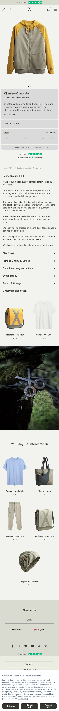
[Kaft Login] (3, 9)
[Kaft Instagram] (19, 646)
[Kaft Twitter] (39, 646)
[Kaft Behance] (45, 646)
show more (8, 114)
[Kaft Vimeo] (25, 646)
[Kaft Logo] (29, 9)
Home (5, 168)
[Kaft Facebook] (12, 646)
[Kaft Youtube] (32, 646)
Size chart (50, 133)
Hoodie (19, 168)
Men (12, 168)
